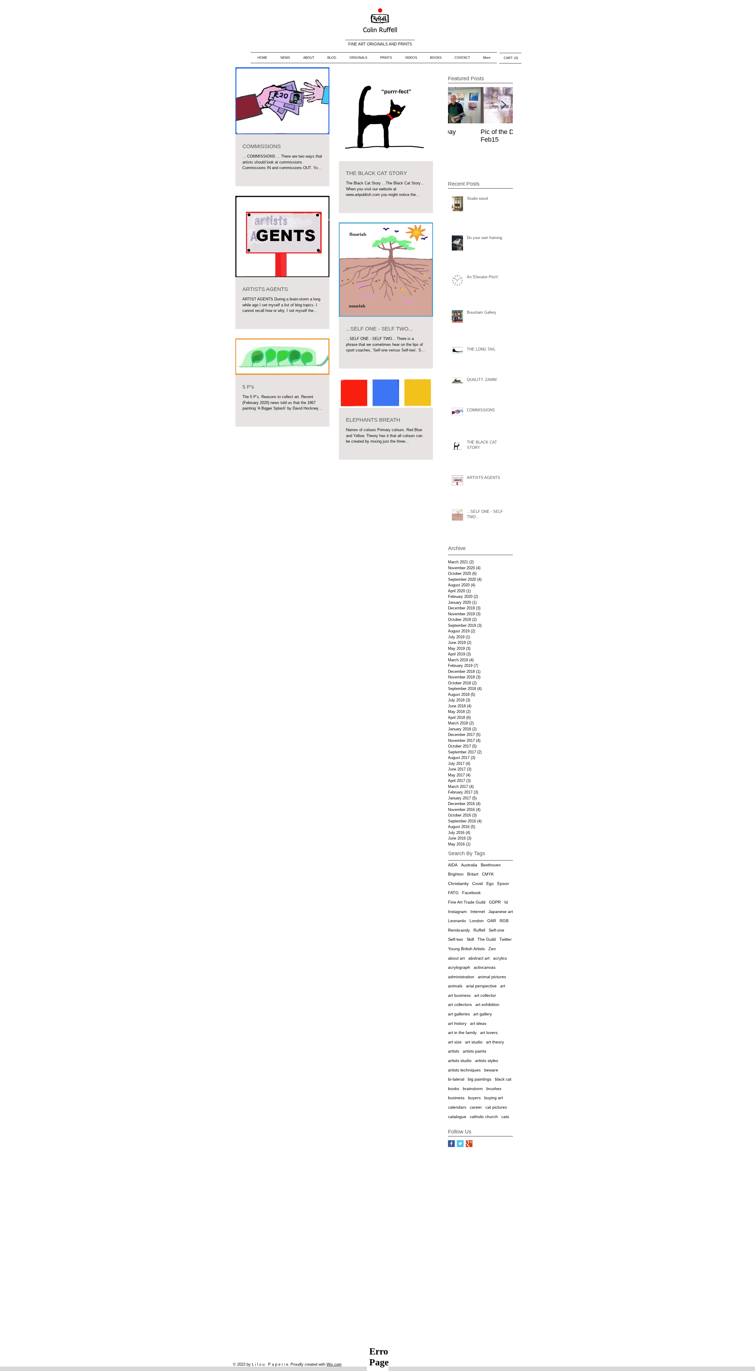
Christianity (458, 883)
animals (455, 986)
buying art (493, 1097)
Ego (490, 883)
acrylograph (459, 967)
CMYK (488, 874)
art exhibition (487, 1004)
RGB (504, 920)
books (453, 1088)
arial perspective (481, 986)
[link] (510, 58)
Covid (477, 883)
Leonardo (457, 920)
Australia (469, 865)
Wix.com (334, 1364)
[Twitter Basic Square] (460, 1143)
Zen (492, 948)
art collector (485, 995)
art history (457, 1023)
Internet (477, 911)
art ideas (478, 1023)
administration (461, 976)
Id (506, 902)
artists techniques (464, 1070)
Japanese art (500, 911)
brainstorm (473, 1088)
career (476, 1107)
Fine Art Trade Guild (466, 902)
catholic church (484, 1116)
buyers (474, 1097)
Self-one (496, 930)
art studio (473, 1042)
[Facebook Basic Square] (451, 1143)
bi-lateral (456, 1079)
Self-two (455, 939)
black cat (503, 1079)
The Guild (486, 939)
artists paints (474, 1051)
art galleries (459, 1014)
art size (455, 1042)
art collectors (460, 1004)
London (477, 920)
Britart (472, 874)
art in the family (462, 1032)
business (456, 1097)
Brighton (456, 874)
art (502, 986)
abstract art (479, 958)
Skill (470, 939)
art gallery (482, 1014)
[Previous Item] (457, 105)
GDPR (495, 902)
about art (456, 958)
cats (505, 1116)
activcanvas (484, 967)
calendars (457, 1107)
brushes (493, 1088)
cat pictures (496, 1107)
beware (491, 1070)
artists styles (486, 1060)
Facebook (471, 892)
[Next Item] (503, 105)
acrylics (500, 958)
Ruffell (479, 930)
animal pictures (492, 976)
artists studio (460, 1060)
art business (459, 995)
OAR (491, 920)
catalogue (457, 1116)
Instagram (457, 911)
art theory (495, 1042)
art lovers (489, 1032)
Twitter (505, 939)
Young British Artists (466, 948)
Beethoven (491, 865)
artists (453, 1051)
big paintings (479, 1079)
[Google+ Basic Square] (469, 1143)
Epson (503, 883)
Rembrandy (459, 930)
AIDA (452, 865)
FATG (453, 892)
